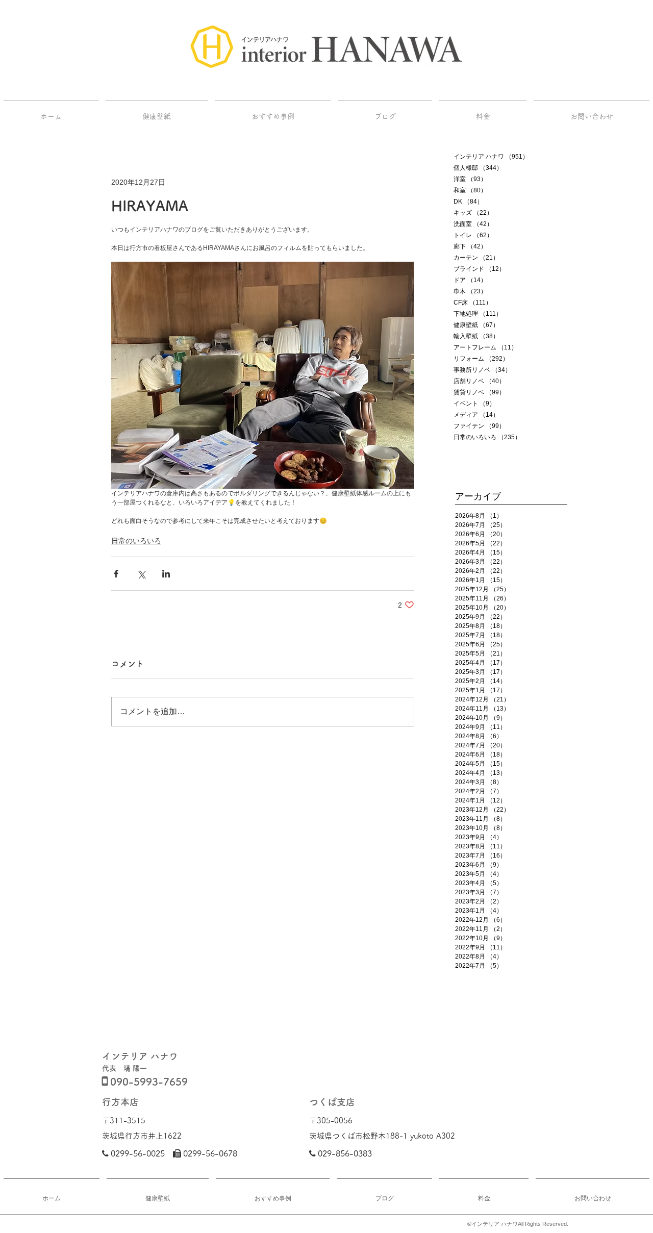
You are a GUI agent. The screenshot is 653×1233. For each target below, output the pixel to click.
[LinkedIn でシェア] (166, 573)
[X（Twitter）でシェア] (141, 573)
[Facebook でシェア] (116, 573)
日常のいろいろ (136, 541)
